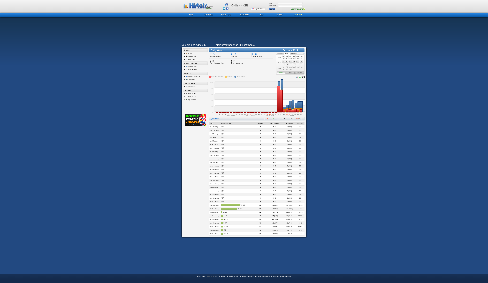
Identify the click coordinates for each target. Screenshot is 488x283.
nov (298, 58)
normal (281, 72)
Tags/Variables (191, 99)
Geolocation (191, 79)
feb (287, 56)
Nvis (292, 119)
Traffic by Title (191, 96)
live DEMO (297, 15)
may (297, 56)
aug (287, 58)
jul (283, 58)
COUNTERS (226, 15)
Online (301, 119)
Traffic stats (191, 59)
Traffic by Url (191, 93)
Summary (190, 53)
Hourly (280, 53)
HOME (190, 15)
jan (283, 56)
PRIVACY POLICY (221, 277)
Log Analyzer (191, 86)
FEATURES (208, 15)
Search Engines (192, 69)
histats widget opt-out (249, 277)
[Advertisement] (243, 31)
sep (290, 58)
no (269, 119)
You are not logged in (194, 45)
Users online (192, 56)
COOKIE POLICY (235, 277)
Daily (286, 53)
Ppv (284, 119)
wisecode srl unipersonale (282, 277)
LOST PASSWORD (297, 9)
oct (294, 58)
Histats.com (201, 277)
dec (301, 58)
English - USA (258, 9)
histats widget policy (265, 277)
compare (299, 72)
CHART (280, 15)
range (290, 72)
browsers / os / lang (193, 76)
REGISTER (244, 15)
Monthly (293, 53)
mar (290, 56)
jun (301, 56)
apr (294, 56)
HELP (262, 15)
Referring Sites (192, 66)
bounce (277, 119)
